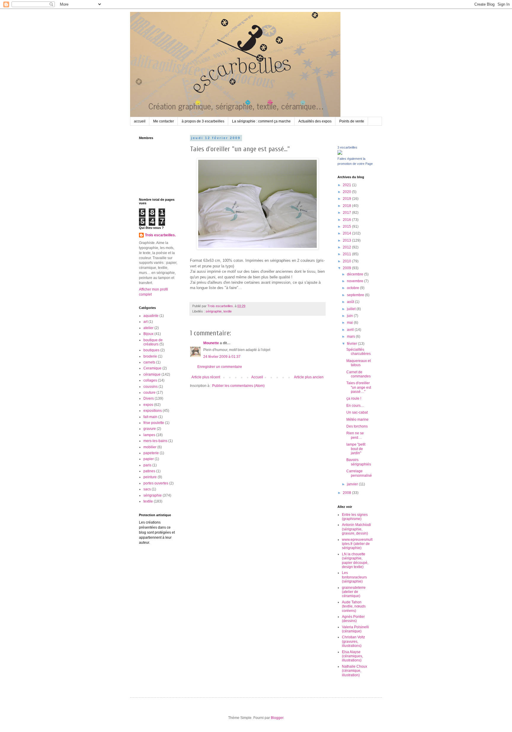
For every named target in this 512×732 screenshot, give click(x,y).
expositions (152, 411)
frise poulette (153, 423)
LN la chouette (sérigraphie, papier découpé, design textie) (355, 560)
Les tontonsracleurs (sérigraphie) (354, 577)
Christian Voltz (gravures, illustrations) (353, 641)
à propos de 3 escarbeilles (203, 121)
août (351, 302)
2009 (347, 268)
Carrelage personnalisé (359, 473)
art (145, 322)
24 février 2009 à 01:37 (222, 357)
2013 (347, 240)
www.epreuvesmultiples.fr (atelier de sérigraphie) (357, 544)
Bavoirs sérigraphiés (358, 462)
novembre (355, 281)
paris (147, 465)
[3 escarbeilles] (339, 153)
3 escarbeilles (347, 147)
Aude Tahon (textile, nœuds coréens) (354, 606)
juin (350, 316)
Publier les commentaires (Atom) (238, 386)
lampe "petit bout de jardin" (355, 448)
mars (351, 336)
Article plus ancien (309, 377)
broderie (150, 356)
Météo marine (357, 419)
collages (150, 380)
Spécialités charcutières (358, 351)
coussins (150, 387)
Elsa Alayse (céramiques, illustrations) (352, 656)
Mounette (211, 343)
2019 (347, 199)
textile (227, 311)
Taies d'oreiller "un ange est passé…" (358, 387)
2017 (347, 212)
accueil (139, 121)
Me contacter (163, 121)
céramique (152, 374)
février (352, 344)
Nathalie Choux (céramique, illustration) (354, 670)
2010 (347, 261)
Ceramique (152, 368)
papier (148, 459)
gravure (149, 429)
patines (149, 471)
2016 (347, 220)
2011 (347, 254)
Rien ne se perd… (355, 435)
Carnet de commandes (358, 374)
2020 (347, 192)
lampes (149, 435)
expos (148, 405)
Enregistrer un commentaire (219, 367)
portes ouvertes (155, 483)
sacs (147, 489)
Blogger (277, 718)
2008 (347, 493)
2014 (347, 233)
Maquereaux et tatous (358, 363)
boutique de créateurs (153, 342)
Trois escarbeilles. (160, 235)
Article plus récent (205, 377)
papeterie (151, 453)
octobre (353, 288)
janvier (353, 484)
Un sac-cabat (357, 412)
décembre (355, 274)
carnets (149, 362)
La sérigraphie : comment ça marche (261, 121)
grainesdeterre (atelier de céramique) (354, 592)
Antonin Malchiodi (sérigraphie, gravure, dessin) (356, 529)
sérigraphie (214, 311)
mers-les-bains (155, 441)
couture (149, 392)
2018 (347, 206)
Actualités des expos (315, 121)
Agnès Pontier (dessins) (353, 619)
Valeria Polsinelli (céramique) (355, 629)
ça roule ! (353, 398)
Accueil (257, 377)
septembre (356, 295)
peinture (150, 477)
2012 (347, 247)
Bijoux (148, 334)
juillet (351, 309)
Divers (148, 398)
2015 (347, 226)
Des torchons (357, 426)
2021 (347, 185)
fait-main (150, 417)
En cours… (355, 406)
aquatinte (151, 316)
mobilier (149, 447)
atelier (148, 328)
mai (350, 322)
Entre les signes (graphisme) (355, 517)
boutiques (151, 350)
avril (351, 330)
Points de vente (351, 121)
